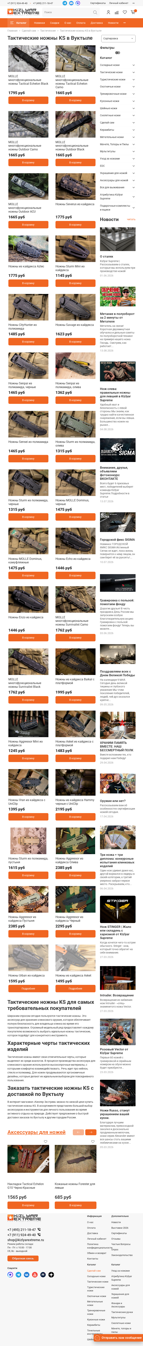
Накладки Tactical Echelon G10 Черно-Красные (25, 1185)
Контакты (92, 1258)
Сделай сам (29, 30)
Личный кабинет (118, 3)
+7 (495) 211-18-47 (43, 3)
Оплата (80, 22)
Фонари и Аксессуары (118, 1305)
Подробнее (28, 988)
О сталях (106, 256)
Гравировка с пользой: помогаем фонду (117, 602)
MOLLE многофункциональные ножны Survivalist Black (24, 683)
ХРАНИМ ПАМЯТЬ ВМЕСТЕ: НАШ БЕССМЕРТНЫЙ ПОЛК (116, 746)
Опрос (114, 1249)
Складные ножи (110, 65)
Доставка (97, 22)
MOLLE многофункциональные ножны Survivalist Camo (71, 621)
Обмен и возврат (96, 1253)
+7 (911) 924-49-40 (17, 3)
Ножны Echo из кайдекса (72, 559)
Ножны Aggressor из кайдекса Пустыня (22, 918)
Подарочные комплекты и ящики (115, 207)
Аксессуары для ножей (114, 180)
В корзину (28, 100)
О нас (67, 22)
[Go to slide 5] (39, 197)
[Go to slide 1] (28, 69)
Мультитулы (107, 151)
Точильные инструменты (95, 1332)
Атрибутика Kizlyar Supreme (111, 196)
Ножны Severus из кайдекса (74, 204)
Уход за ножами (110, 158)
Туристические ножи (112, 79)
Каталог (21, 22)
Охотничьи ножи (110, 86)
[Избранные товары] (124, 12)
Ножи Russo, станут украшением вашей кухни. (115, 1114)
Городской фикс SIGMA (117, 539)
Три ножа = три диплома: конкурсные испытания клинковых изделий (117, 860)
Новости (113, 22)
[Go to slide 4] (34, 197)
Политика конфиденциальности (99, 1246)
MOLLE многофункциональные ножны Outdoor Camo (24, 145)
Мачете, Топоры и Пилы (114, 144)
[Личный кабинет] (108, 12)
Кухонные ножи (109, 101)
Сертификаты (98, 3)
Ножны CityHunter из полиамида (22, 326)
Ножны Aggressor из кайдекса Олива (69, 860)
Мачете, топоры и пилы (121, 1330)
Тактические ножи (111, 72)
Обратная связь (23, 1258)
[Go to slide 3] (28, 197)
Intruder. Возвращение (117, 995)
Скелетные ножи (110, 115)
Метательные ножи (112, 137)
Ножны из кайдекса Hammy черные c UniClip (74, 801)
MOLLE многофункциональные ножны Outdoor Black (71, 145)
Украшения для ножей (113, 173)
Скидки (54, 22)
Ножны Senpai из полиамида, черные (22, 385)
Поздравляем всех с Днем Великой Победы (117, 673)
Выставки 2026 (119, 1227)
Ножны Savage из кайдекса (74, 325)
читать (131, 219)
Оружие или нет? (112, 801)
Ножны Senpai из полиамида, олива (68, 385)
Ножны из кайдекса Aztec (26, 266)
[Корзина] (133, 12)
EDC (102, 165)
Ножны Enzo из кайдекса (25, 617)
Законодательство (122, 1255)
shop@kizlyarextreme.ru (25, 1240)
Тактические (48, 30)
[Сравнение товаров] (116, 12)
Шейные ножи (108, 108)
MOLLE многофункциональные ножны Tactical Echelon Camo (71, 81)
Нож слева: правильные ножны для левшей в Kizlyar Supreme (115, 394)
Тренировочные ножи (113, 93)
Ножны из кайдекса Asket (73, 975)
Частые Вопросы (121, 1244)
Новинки (39, 22)
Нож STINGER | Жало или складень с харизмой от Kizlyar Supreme (115, 932)
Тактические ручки (122, 1312)
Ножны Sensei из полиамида (28, 442)
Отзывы (115, 1238)
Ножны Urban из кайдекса (26, 975)
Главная (12, 30)
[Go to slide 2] (23, 197)
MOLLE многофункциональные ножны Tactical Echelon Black (28, 79)
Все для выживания (112, 187)
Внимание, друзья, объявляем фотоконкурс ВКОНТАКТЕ (114, 473)
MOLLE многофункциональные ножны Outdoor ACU (24, 207)
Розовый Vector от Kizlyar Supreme (114, 1051)
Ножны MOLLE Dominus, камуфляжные (25, 560)
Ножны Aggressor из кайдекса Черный (69, 918)
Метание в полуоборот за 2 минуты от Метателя (117, 317)
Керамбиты (107, 129)
